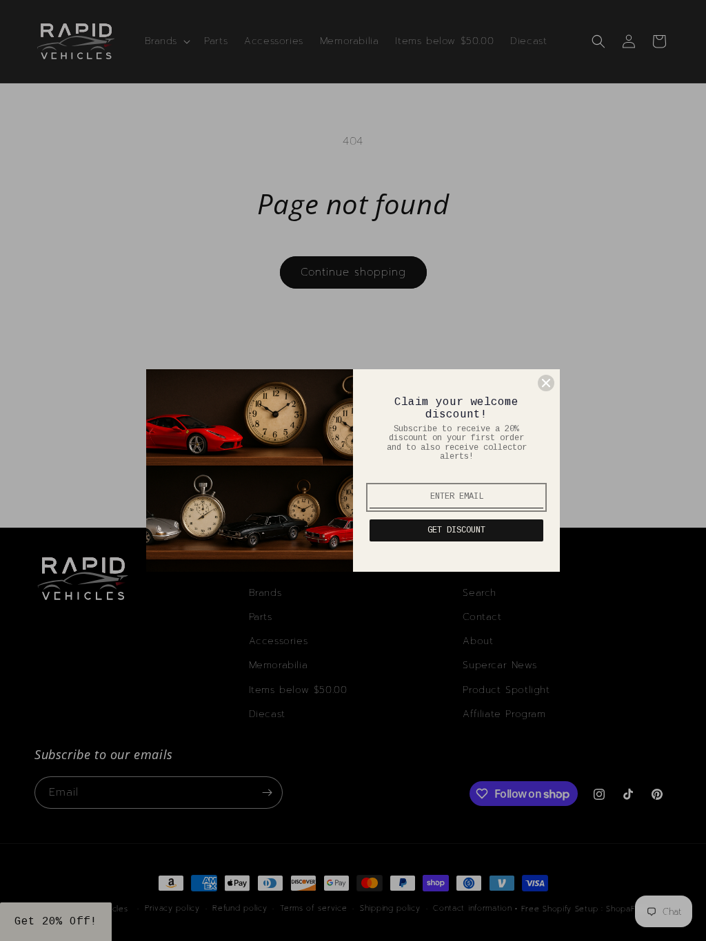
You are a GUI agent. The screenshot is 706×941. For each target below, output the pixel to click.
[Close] (546, 383)
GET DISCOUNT (456, 530)
